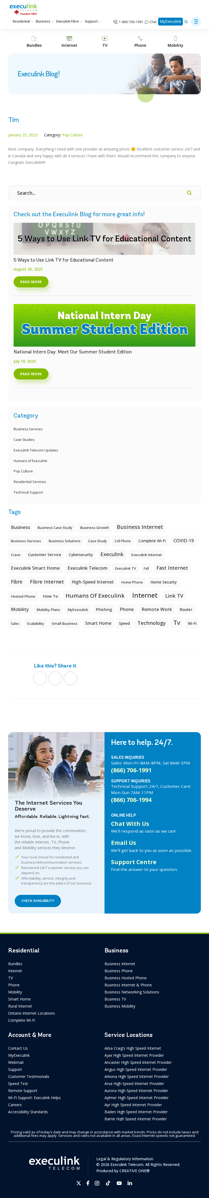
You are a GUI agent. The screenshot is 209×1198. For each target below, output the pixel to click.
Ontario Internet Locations (31, 1013)
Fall (146, 568)
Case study (97, 540)
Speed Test (18, 1083)
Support (91, 21)
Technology (151, 622)
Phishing (104, 609)
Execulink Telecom (87, 568)
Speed (124, 623)
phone (127, 609)
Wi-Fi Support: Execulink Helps (34, 1097)
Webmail (15, 1062)
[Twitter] (55, 678)
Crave (15, 554)
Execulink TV (125, 568)
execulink (112, 554)
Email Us (123, 842)
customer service (44, 554)
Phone (14, 984)
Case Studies (24, 439)
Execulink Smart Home (35, 568)
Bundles (15, 963)
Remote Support (22, 1090)
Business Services (28, 429)
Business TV (115, 999)
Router (186, 609)
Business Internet (140, 527)
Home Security (163, 582)
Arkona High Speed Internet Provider (136, 1076)
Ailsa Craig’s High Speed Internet (132, 1048)
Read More (31, 281)
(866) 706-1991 (131, 770)
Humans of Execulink (30, 461)
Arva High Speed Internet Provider (134, 1083)
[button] (196, 21)
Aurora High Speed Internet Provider (136, 1090)
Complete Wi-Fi (152, 540)
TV (10, 977)
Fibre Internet (47, 581)
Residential (21, 21)
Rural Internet (20, 1006)
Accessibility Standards (28, 1111)
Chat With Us (130, 823)
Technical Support (28, 492)
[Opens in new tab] (78, 1183)
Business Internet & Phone (128, 984)
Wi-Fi (192, 623)
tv (176, 622)
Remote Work (157, 609)
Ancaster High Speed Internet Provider (138, 1062)
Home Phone (132, 582)
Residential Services (30, 481)
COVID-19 (183, 541)
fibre (16, 581)
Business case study (55, 527)
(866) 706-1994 (131, 800)
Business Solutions (65, 540)
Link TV (174, 595)
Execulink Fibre (67, 21)
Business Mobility (119, 1006)
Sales (15, 623)
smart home (98, 623)
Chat (152, 22)
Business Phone (118, 970)
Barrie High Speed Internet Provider (135, 1118)
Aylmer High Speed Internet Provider (136, 1097)
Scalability (35, 623)
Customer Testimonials (28, 1076)
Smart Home (19, 999)
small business (65, 623)
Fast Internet (172, 567)
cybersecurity (81, 554)
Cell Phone (123, 541)
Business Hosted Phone (125, 977)
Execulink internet (146, 554)
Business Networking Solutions (131, 992)
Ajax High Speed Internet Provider (134, 1055)
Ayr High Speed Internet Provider (133, 1104)
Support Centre (133, 862)
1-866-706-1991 (131, 22)
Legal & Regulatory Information (124, 1158)
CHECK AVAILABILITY (37, 900)
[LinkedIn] (70, 678)
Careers (15, 1104)
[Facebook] (40, 678)
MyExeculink (170, 21)
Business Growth (94, 527)
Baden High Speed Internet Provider (136, 1111)
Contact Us (18, 1048)
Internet (15, 970)
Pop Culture (23, 471)
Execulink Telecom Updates (36, 450)
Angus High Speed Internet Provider (135, 1069)
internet (145, 595)
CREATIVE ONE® (134, 1170)
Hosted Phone (23, 596)
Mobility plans (48, 609)
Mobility (20, 609)
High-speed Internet (93, 582)
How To (50, 596)
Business (43, 21)
